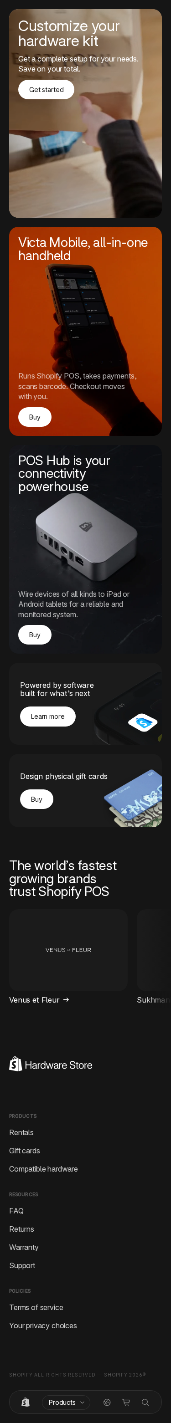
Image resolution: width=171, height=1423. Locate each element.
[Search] (145, 1402)
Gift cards (24, 1150)
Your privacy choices (43, 1325)
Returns (21, 1229)
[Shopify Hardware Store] (25, 1402)
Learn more (48, 716)
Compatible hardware (43, 1168)
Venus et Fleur (34, 999)
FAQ (16, 1210)
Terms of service (36, 1307)
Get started (46, 89)
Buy (35, 417)
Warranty (24, 1247)
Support (22, 1265)
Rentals (21, 1132)
